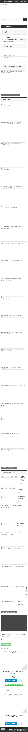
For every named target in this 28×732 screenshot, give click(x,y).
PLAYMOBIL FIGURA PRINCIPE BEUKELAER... (14, 716)
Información (7, 46)
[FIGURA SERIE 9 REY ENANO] (8, 497)
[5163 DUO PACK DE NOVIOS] (8, 488)
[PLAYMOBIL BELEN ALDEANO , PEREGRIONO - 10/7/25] (13, 418)
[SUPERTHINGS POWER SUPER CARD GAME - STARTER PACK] (13, 227)
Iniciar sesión (23, 1)
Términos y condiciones (9, 55)
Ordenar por (4, 639)
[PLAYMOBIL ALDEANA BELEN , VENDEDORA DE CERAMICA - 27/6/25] (13, 104)
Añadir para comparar (21, 689)
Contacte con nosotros (8, 1)
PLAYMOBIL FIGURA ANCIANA (21, 603)
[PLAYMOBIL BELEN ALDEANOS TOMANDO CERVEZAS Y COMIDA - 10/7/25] (13, 261)
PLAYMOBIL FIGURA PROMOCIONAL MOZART (14, 672)
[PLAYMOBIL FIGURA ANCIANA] (8, 602)
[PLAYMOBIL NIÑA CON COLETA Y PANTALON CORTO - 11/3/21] (13, 506)
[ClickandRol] (14, 9)
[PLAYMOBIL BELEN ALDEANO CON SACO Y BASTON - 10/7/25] (13, 368)
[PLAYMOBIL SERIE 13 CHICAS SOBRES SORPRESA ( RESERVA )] (13, 533)
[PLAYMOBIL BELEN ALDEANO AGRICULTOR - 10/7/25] (13, 404)
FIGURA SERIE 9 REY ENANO (22, 497)
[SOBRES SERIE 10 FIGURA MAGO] (9, 477)
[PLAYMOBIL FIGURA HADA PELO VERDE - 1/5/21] (13, 586)
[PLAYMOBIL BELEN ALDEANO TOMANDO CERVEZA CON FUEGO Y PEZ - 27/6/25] (13, 123)
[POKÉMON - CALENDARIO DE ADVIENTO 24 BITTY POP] (13, 244)
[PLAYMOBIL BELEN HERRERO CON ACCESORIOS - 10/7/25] (13, 434)
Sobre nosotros (7, 57)
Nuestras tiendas (8, 62)
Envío (5, 50)
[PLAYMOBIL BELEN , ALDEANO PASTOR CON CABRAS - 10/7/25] (13, 297)
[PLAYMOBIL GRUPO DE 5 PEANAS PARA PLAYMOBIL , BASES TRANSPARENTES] (13, 547)
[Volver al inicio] (2, 38)
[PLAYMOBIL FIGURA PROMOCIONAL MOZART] (14, 660)
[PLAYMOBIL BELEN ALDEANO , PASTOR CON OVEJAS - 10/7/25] (13, 449)
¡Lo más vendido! (9, 472)
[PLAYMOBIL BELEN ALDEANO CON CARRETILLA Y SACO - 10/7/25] (13, 386)
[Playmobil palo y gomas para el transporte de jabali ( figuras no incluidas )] (13, 143)
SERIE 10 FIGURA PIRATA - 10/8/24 (20, 524)
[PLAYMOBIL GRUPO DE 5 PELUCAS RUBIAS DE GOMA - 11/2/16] (13, 567)
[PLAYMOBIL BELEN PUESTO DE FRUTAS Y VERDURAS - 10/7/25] (13, 279)
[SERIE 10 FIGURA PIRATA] (7, 524)
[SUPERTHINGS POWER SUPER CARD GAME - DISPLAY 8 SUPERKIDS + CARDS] (13, 206)
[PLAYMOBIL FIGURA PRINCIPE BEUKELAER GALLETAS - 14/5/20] (14, 703)
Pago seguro (7, 59)
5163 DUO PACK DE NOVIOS (21, 488)
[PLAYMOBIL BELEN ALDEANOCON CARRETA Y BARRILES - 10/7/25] (13, 333)
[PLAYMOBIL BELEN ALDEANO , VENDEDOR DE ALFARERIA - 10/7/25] (13, 349)
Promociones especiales (12, 67)
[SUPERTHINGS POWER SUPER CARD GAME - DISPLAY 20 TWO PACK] (13, 187)
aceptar (3, 729)
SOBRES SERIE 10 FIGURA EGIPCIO (22, 478)
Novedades (7, 100)
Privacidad (6, 53)
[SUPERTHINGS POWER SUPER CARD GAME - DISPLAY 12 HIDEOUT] (13, 168)
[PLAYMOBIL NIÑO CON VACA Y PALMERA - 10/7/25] (13, 316)
